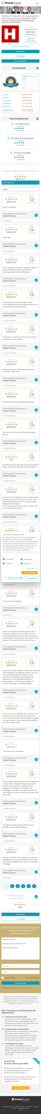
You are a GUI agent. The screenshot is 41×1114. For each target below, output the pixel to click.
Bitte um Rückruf (10, 978)
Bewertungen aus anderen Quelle (31, 41)
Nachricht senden (20, 983)
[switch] (21, 559)
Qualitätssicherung (19, 1107)
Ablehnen (32, 578)
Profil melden (28, 1003)
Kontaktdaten (19, 68)
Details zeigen (31, 568)
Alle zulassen (29, 573)
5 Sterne (24, 75)
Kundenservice (8, 110)
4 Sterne (24, 79)
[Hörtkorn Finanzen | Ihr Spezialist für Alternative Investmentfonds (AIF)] (10, 33)
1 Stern (24, 88)
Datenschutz (28, 1107)
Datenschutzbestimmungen (20, 988)
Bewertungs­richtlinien (7, 1107)
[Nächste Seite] (34, 886)
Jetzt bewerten (20, 51)
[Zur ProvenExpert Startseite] (11, 3)
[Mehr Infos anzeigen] (11, 81)
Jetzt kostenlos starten (20, 1088)
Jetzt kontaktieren (21, 61)
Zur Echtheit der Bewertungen (20, 46)
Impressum (36, 1107)
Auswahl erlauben (15, 578)
